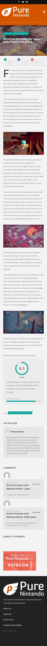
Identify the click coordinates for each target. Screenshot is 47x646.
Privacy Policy (8, 619)
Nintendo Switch (20, 33)
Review (12, 413)
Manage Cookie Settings (12, 625)
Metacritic (7, 608)
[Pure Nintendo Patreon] (19, 561)
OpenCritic (7, 614)
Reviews (8, 33)
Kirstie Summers (12, 47)
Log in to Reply (36, 484)
